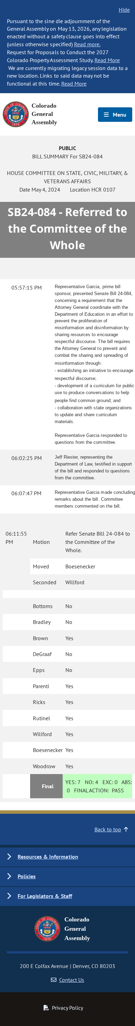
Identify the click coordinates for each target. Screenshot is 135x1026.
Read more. (87, 44)
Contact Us (71, 979)
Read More (107, 60)
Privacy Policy (67, 1007)
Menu (118, 114)
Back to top (107, 829)
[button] (67, 857)
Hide (124, 9)
